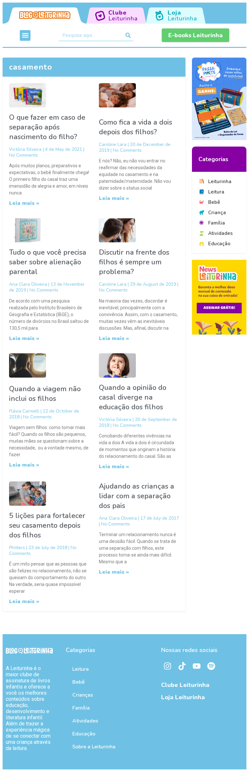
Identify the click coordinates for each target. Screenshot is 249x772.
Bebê (78, 682)
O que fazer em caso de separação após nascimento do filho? (47, 127)
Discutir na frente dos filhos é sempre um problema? (134, 262)
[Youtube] (196, 665)
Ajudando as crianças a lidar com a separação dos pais (136, 496)
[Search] (128, 35)
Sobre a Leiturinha (93, 746)
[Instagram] (167, 665)
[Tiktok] (182, 665)
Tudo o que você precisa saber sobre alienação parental (47, 262)
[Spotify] (211, 665)
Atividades (85, 720)
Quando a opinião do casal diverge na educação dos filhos (132, 397)
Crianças (82, 695)
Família (81, 707)
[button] (25, 35)
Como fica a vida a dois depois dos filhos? (135, 127)
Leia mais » (24, 203)
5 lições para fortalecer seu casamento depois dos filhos (47, 525)
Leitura (80, 669)
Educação (83, 733)
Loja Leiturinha (183, 697)
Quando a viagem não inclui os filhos (45, 393)
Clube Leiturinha (185, 685)
